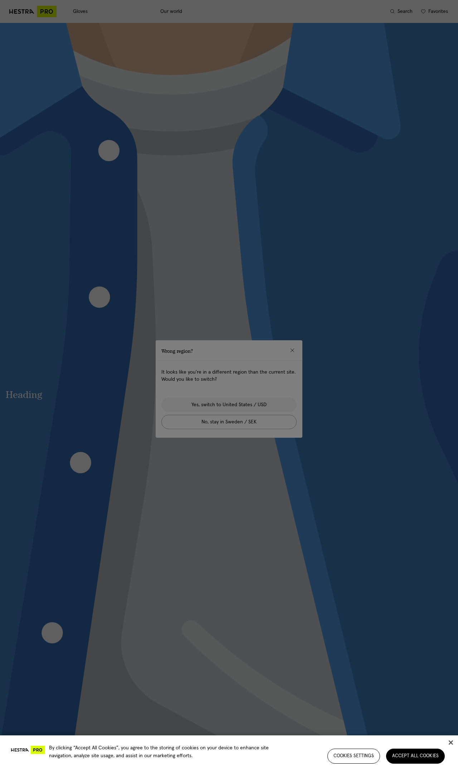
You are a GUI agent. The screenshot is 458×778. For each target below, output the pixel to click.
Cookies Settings (353, 756)
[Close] (450, 742)
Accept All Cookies (415, 756)
